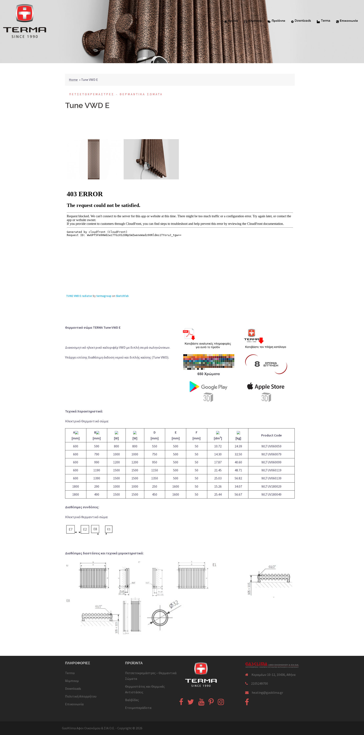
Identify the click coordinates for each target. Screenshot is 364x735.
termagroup (103, 296)
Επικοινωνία (349, 20)
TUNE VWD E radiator (79, 296)
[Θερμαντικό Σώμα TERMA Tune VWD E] (94, 159)
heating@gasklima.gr (267, 692)
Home (73, 79)
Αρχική (233, 20)
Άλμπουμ (255, 20)
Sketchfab (122, 296)
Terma (325, 20)
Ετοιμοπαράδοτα (138, 708)
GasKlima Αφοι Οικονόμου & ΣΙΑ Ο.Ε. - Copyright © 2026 (102, 728)
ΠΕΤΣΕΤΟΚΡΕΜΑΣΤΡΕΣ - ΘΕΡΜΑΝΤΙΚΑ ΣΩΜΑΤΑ (116, 94)
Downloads (303, 20)
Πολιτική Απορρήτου (80, 696)
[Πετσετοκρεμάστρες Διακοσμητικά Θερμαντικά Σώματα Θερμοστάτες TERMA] (24, 21)
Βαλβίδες (132, 700)
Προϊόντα (278, 20)
